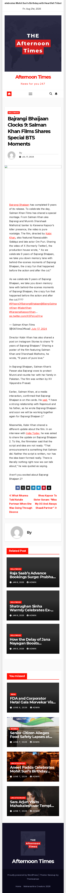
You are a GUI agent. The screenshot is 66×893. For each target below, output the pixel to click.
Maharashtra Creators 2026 (37, 886)
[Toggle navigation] (30, 94)
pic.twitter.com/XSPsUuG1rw (26, 316)
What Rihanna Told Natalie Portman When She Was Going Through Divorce (20, 503)
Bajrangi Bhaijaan (19, 204)
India (13, 694)
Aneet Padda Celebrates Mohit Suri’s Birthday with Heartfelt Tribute (32, 771)
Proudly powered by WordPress (23, 875)
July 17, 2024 (39, 328)
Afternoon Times (33, 77)
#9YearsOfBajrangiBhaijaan (25, 303)
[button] (50, 93)
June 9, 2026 (20, 707)
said (45, 399)
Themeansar (33, 879)
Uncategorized (18, 763)
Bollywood (14, 113)
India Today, (33, 433)
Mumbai (14, 729)
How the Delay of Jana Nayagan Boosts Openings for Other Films (32, 643)
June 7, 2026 (20, 742)
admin (32, 582)
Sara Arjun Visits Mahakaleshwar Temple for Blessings (31, 806)
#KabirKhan (24, 307)
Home (18, 886)
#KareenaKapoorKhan (22, 311)
